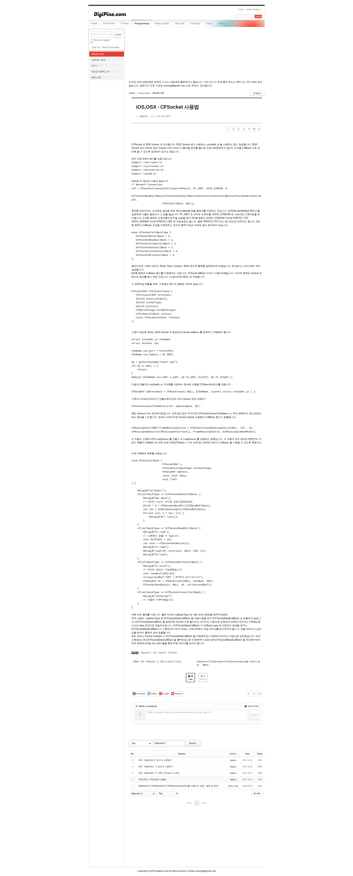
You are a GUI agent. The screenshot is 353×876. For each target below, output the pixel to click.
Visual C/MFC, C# (100, 71)
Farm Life (179, 23)
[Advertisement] (106, 104)
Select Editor (253, 706)
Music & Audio (162, 23)
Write (258, 793)
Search (192, 743)
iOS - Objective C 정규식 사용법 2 (155, 760)
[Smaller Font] (238, 128)
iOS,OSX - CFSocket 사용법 (152, 779)
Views (260, 754)
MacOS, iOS (98, 54)
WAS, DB (96, 77)
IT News (125, 23)
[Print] (259, 128)
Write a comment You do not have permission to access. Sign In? (179, 712)
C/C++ (95, 66)
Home (94, 23)
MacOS (162, 652)
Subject (181, 754)
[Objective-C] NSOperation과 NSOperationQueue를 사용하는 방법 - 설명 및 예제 (178, 786)
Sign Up (96, 47)
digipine (233, 760)
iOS (155, 652)
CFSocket (172, 652)
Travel (209, 23)
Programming (142, 23)
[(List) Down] (249, 128)
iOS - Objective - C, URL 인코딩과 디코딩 (159, 773)
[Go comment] (254, 128)
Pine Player (109, 23)
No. (132, 754)
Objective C (146, 652)
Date (247, 754)
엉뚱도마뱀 (233, 786)
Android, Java (98, 60)
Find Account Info (110, 47)
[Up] (243, 128)
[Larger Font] (233, 128)
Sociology (195, 23)
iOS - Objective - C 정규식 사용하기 (156, 766)
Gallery (221, 23)
